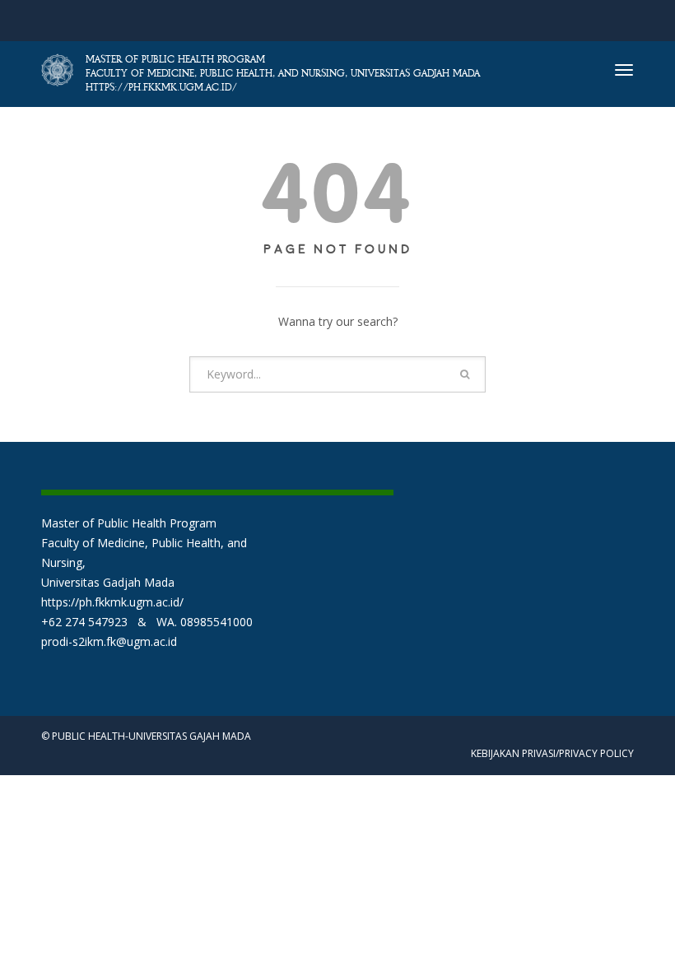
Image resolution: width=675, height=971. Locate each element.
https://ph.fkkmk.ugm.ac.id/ (112, 602)
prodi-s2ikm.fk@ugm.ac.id (109, 641)
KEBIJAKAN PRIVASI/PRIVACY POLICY (552, 753)
